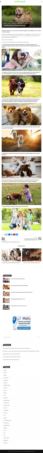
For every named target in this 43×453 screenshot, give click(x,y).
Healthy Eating (6, 400)
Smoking (5, 427)
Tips (4, 432)
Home (6, 21)
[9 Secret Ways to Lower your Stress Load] (6, 307)
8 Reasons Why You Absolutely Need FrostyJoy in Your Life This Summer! (16, 348)
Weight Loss (6, 440)
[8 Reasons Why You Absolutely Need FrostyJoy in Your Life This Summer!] (11, 254)
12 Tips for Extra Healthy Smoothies (18, 278)
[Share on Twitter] (12, 234)
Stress (5, 430)
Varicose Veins (6, 437)
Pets (4, 415)
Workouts (5, 442)
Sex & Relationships (7, 420)
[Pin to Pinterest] (14, 234)
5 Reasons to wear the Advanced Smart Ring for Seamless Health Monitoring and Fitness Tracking (21, 351)
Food (5, 395)
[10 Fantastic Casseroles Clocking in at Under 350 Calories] (6, 294)
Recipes (5, 417)
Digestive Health (7, 385)
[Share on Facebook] (9, 234)
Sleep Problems (6, 425)
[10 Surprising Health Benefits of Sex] (6, 300)
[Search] (40, 1)
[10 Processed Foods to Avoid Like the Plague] (6, 287)
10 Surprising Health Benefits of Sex (18, 299)
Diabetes (5, 382)
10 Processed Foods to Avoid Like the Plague (19, 285)
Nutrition (5, 412)
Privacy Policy (32, 451)
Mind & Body (6, 410)
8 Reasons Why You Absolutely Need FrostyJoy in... (11, 262)
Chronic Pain (6, 377)
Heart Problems (7, 405)
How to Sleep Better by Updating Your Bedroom (12, 356)
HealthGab (28, 451)
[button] (3, 256)
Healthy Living (6, 402)
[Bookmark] (42, 1)
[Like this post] (6, 234)
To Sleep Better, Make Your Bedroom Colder (11, 359)
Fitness (5, 392)
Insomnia (5, 407)
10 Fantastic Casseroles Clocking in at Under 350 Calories (21, 292)
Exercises (5, 387)
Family (5, 390)
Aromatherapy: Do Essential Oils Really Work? (11, 353)
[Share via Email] (17, 234)
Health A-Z (11, 21)
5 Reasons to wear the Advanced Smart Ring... (31, 262)
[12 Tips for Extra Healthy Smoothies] (6, 280)
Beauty (5, 375)
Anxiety (5, 370)
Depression (17, 21)
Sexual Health (6, 422)
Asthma (5, 372)
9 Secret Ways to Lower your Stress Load (18, 305)
